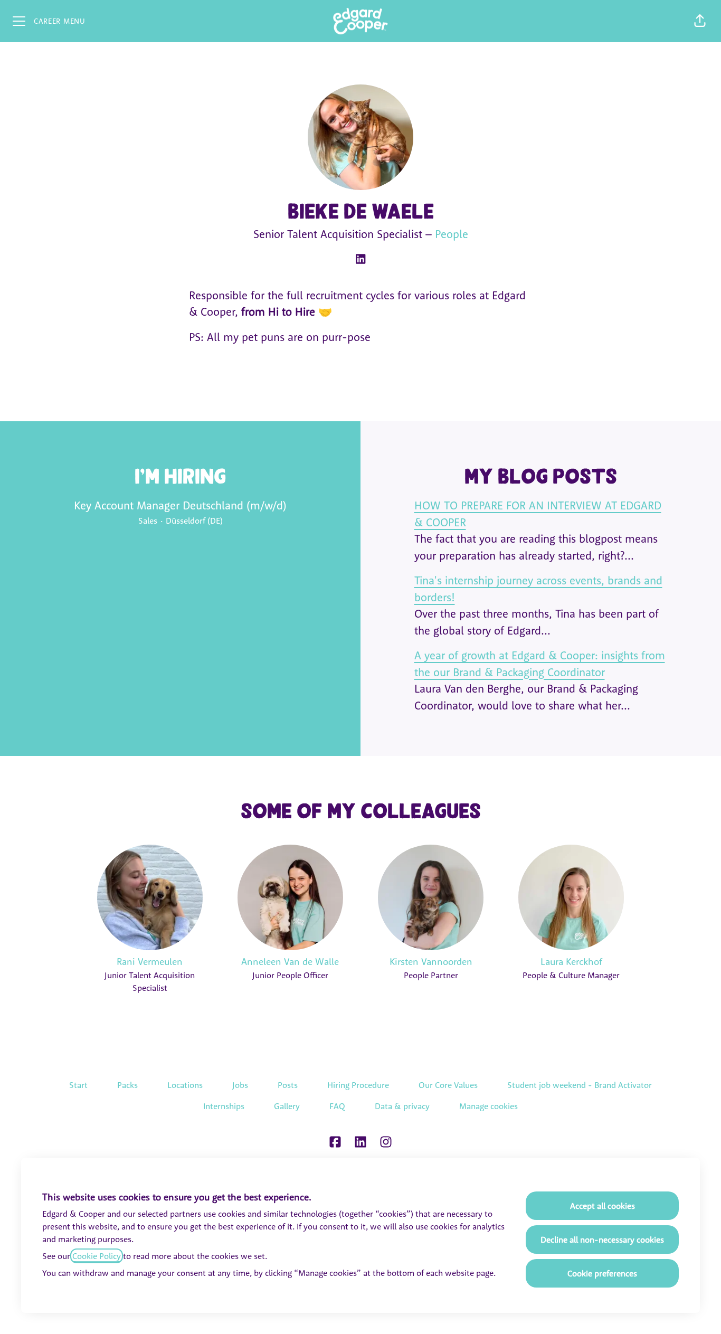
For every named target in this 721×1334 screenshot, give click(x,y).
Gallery (287, 1106)
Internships (223, 1106)
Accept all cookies (602, 1205)
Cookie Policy (96, 1256)
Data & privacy (402, 1106)
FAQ (337, 1106)
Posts (288, 1085)
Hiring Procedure (358, 1085)
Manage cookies (488, 1106)
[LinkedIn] (360, 259)
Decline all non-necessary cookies (602, 1239)
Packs (127, 1085)
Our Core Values (448, 1085)
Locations (185, 1085)
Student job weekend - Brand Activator (579, 1085)
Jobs (240, 1085)
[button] (700, 21)
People (451, 234)
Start (78, 1085)
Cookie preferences (602, 1273)
